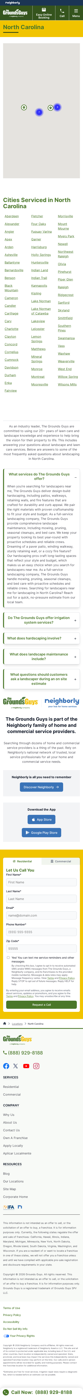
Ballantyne (12, 262)
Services (10, 1077)
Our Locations (13, 1181)
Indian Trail (39, 278)
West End (65, 369)
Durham (10, 375)
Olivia (62, 264)
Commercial (63, 861)
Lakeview (38, 321)
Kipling (36, 293)
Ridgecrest (66, 295)
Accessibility (11, 1321)
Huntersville (39, 262)
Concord (11, 344)
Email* (10, 907)
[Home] (5, 1023)
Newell (63, 244)
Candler (10, 306)
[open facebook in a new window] (6, 1068)
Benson (10, 278)
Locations (17, 1023)
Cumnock (12, 360)
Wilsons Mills (67, 384)
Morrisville (65, 216)
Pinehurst (64, 272)
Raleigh (63, 287)
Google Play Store (43, 834)
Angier (9, 231)
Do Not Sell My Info (15, 1328)
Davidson (11, 367)
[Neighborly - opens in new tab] (20, 1207)
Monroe (36, 369)
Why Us (8, 1115)
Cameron (11, 298)
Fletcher (37, 216)
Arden (9, 247)
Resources (12, 1164)
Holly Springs (41, 255)
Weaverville (66, 361)
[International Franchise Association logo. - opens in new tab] (9, 1207)
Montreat (38, 377)
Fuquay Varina (41, 231)
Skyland (63, 310)
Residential (24, 861)
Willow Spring (68, 377)
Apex (8, 239)
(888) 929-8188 (25, 1053)
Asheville (11, 255)
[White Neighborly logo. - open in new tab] (12, 3)
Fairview (11, 390)
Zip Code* (12, 941)
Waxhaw (64, 353)
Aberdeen (12, 216)
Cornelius (11, 352)
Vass (61, 346)
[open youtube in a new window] (26, 1068)
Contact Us (11, 1130)
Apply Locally (13, 1145)
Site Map (9, 1189)
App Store (43, 821)
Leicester (38, 329)
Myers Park (66, 236)
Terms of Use (11, 1308)
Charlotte (11, 329)
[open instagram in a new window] (36, 1068)
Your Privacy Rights (22, 1335)
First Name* (13, 874)
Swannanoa (66, 338)
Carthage (11, 313)
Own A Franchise (15, 1138)
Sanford (63, 302)
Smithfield (65, 318)
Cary (8, 321)
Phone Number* (16, 924)
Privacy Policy (67, 978)
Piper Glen (65, 279)
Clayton (10, 336)
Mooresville (39, 384)
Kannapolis (39, 286)
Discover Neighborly (42, 788)
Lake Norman (41, 301)
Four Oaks (38, 224)
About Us (10, 1122)
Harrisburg (39, 247)
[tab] (22, 861)
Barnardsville (14, 270)
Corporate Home (15, 1197)
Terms (50, 978)
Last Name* (13, 891)
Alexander (12, 224)
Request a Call (41, 1004)
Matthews (38, 349)
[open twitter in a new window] (16, 1068)
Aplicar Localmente (17, 1153)
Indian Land (39, 270)
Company (11, 1105)
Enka (8, 383)
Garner (36, 239)
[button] (24, 108)
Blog (6, 1173)
